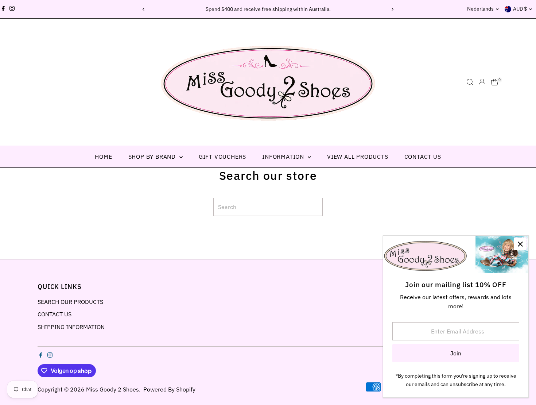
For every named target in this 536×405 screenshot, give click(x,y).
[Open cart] (494, 82)
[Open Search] (470, 82)
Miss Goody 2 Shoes (112, 389)
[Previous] (144, 9)
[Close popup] (520, 244)
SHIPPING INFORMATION (71, 327)
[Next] (392, 9)
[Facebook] (3, 9)
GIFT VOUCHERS (222, 156)
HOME (103, 156)
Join (455, 353)
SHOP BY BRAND (153, 156)
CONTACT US (422, 156)
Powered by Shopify (169, 389)
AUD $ (520, 8)
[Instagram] (12, 9)
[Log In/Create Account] (482, 82)
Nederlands (480, 8)
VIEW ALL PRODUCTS (357, 156)
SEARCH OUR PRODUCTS (70, 301)
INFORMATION (284, 156)
